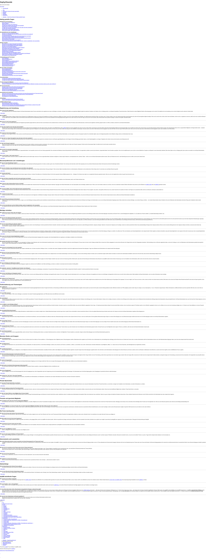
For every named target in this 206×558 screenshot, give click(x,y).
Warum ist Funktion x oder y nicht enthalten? (10, 103)
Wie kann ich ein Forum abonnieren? (9, 95)
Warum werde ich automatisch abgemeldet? (10, 29)
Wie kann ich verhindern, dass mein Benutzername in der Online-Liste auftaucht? (17, 34)
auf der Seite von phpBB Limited (116, 479)
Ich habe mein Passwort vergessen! (9, 28)
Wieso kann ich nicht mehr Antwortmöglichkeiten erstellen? (13, 47)
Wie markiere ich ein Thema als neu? (9, 55)
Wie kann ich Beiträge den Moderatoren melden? (11, 52)
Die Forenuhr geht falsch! (7, 35)
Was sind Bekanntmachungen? (8, 62)
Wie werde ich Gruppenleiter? (7, 72)
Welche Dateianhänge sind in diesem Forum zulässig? (12, 99)
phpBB (6, 546)
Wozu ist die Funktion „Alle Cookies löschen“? (11, 30)
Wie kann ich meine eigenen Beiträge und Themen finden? (13, 90)
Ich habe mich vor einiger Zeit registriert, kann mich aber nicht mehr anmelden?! (17, 27)
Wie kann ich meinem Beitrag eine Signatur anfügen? (12, 45)
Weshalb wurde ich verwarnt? (7, 51)
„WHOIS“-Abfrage (86, 490)
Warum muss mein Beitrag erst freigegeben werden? (12, 54)
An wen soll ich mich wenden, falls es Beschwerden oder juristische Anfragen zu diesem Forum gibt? (21, 104)
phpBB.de (157, 184)
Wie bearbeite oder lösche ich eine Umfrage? (10, 48)
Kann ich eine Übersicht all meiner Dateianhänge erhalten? (13, 100)
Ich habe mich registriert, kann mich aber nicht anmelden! (13, 25)
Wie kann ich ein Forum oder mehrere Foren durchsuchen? (13, 86)
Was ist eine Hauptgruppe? (7, 74)
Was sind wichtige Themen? (7, 63)
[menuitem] (3, 10)
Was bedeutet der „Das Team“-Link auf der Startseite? (12, 75)
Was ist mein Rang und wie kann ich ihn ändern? (11, 39)
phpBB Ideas (56, 484)
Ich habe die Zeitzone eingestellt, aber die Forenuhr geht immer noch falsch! (16, 36)
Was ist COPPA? (5, 23)
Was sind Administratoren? (7, 68)
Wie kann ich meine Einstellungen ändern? (10, 33)
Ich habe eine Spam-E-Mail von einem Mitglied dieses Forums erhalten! (15, 80)
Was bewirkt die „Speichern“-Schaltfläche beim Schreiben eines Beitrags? (16, 53)
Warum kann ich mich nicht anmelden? (9, 26)
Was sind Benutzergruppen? (7, 70)
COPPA (64, 127)
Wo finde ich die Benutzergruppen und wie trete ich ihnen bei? (14, 71)
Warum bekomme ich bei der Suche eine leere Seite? (12, 88)
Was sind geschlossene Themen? (8, 64)
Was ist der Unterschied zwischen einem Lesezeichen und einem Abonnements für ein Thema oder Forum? (22, 93)
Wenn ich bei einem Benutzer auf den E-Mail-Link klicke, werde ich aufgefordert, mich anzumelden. (21, 40)
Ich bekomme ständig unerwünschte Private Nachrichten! (13, 79)
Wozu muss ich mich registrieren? (8, 22)
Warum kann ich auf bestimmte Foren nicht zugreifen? (12, 49)
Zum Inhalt (2, 6)
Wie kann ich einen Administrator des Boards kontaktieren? (13, 105)
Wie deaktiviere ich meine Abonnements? (10, 96)
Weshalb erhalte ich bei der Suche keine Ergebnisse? (12, 87)
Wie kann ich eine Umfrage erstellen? (9, 46)
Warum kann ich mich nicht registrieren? (9, 24)
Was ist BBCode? (5, 58)
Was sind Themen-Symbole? (7, 65)
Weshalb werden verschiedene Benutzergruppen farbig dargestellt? (15, 73)
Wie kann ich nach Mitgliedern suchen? (9, 89)
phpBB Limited (149, 184)
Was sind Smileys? (5, 60)
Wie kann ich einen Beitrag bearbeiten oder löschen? (12, 44)
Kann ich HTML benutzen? (7, 59)
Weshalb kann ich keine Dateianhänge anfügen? (11, 50)
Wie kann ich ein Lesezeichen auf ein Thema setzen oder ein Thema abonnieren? (17, 94)
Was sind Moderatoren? (6, 69)
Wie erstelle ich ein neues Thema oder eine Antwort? (12, 43)
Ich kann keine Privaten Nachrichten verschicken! (11, 78)
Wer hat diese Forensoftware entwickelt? (10, 102)
